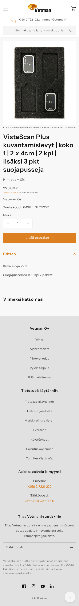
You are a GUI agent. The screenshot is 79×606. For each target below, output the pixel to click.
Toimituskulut (10, 192)
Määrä (7, 215)
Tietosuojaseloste (39, 411)
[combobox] (39, 30)
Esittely (9, 254)
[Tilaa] (71, 547)
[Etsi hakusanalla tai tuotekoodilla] (71, 30)
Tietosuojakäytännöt (39, 402)
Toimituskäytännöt (39, 458)
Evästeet (39, 430)
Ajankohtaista (39, 349)
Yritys (39, 339)
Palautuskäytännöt (39, 449)
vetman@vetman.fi (55, 19)
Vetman (43, 598)
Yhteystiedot (39, 358)
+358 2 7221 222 (29, 19)
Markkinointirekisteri (39, 420)
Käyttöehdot (40, 439)
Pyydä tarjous (39, 368)
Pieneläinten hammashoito (24, 127)
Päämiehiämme (39, 377)
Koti (5, 127)
